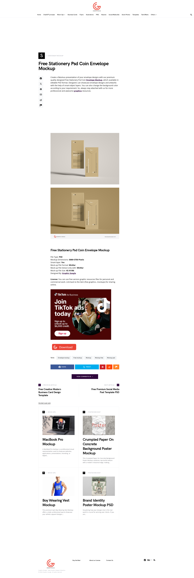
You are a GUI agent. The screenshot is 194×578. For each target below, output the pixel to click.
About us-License (94, 560)
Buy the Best (76, 560)
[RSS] (154, 560)
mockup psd (111, 358)
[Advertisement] (97, 32)
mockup (88, 358)
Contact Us (109, 560)
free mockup (77, 358)
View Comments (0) (84, 376)
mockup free (99, 358)
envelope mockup (63, 358)
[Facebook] (145, 560)
